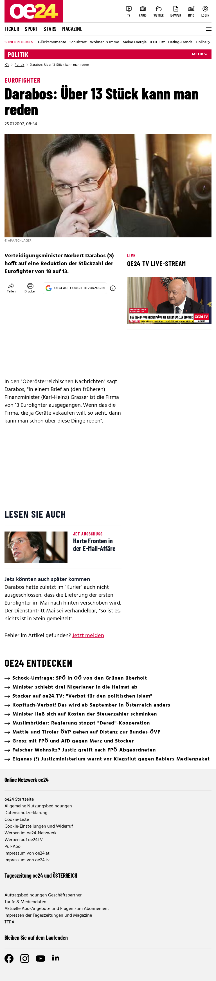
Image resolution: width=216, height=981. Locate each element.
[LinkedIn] (56, 958)
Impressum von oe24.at (27, 853)
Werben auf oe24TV (23, 840)
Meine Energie (135, 42)
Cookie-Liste (16, 819)
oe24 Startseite (19, 799)
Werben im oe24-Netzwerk (30, 833)
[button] (136, 314)
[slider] (155, 315)
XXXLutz (157, 42)
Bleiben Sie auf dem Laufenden (36, 937)
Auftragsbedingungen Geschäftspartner (43, 895)
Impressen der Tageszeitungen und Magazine (48, 915)
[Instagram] (24, 958)
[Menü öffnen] (208, 29)
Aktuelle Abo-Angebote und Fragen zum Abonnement (56, 908)
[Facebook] (9, 958)
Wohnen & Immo (104, 42)
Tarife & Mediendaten (25, 902)
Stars (50, 28)
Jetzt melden (88, 636)
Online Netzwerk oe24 (26, 779)
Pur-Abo (12, 846)
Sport (31, 28)
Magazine (72, 28)
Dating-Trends (180, 42)
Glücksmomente (52, 42)
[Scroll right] (209, 42)
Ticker (11, 28)
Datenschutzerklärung (26, 813)
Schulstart (78, 42)
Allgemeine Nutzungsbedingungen (38, 806)
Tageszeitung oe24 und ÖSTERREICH (40, 875)
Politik (18, 54)
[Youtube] (40, 958)
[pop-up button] (193, 314)
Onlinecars (205, 42)
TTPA (9, 922)
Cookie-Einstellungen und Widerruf (38, 826)
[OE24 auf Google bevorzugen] (112, 288)
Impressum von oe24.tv (27, 860)
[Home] (6, 65)
